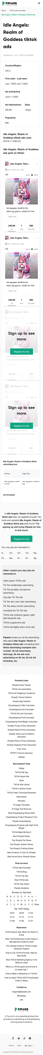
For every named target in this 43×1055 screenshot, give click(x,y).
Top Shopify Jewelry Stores (21, 844)
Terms (19, 1045)
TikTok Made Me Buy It (21, 832)
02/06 (21, 912)
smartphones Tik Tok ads (15, 610)
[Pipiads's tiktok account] (24, 1038)
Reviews (21, 800)
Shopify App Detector (22, 701)
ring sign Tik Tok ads (13, 597)
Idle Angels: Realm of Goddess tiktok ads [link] (18, 14)
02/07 (12, 912)
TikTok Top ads (21, 875)
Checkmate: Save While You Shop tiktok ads (13, 552)
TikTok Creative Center (21, 788)
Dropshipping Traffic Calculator (21, 705)
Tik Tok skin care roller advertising (19, 601)
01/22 (30, 912)
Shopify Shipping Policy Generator (21, 744)
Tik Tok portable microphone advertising (16, 591)
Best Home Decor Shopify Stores (21, 856)
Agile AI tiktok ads (38, 557)
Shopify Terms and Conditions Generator (21, 735)
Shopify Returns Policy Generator (21, 740)
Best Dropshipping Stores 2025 (21, 813)
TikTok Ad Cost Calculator (21, 713)
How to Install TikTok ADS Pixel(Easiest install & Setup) (21, 979)
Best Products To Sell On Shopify (21, 852)
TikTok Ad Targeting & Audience (21, 693)
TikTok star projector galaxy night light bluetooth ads (19, 616)
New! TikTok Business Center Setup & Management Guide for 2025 (21, 940)
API (21, 999)
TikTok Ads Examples (21, 867)
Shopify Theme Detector (21, 697)
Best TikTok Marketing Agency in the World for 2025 (21, 961)
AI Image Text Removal (21, 808)
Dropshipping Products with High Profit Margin (21, 826)
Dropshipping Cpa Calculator (21, 709)
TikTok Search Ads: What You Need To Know (21, 933)
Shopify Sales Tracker (21, 685)
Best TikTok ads (21, 879)
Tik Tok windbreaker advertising (18, 585)
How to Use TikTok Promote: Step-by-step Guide (22, 954)
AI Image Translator (21, 804)
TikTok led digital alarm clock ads (19, 626)
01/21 (12, 916)
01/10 (30, 916)
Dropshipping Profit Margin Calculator (22, 721)
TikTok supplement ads (14, 622)
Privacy (11, 1045)
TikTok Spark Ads (21, 776)
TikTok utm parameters (21, 689)
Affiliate (21, 757)
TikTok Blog (21, 871)
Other (35, 904)
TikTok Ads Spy (21, 772)
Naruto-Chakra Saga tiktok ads (38, 552)
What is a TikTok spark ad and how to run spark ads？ (21, 968)
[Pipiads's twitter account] (19, 1038)
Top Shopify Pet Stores (21, 840)
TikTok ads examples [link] (18, 10)
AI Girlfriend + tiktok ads (30, 557)
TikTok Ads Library (22, 784)
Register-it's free (21, 351)
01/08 (21, 920)
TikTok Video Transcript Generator (21, 792)
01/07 (30, 920)
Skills (21, 780)
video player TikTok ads (14, 580)
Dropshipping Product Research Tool (21, 817)
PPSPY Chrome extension (21, 753)
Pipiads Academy (21, 888)
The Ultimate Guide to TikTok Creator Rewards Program (21, 947)
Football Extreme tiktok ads (5, 557)
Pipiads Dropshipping (21, 821)
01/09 (12, 920)
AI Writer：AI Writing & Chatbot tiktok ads (21, 557)
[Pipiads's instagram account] (30, 1038)
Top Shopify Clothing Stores (21, 848)
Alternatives (21, 796)
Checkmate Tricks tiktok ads (30, 552)
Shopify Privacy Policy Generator (21, 725)
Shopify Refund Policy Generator (21, 729)
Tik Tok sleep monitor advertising (19, 605)
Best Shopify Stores (21, 836)
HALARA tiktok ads (5, 552)
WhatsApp (21, 995)
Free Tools (21, 749)
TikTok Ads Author (21, 884)
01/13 (21, 916)
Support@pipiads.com (21, 991)
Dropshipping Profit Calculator (21, 717)
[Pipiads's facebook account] (13, 1038)
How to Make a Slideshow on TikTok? (21, 973)
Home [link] (3, 10)
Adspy (21, 768)
